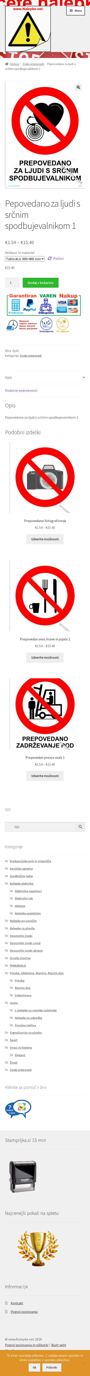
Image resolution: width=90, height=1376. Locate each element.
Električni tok (24, 898)
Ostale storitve (20, 958)
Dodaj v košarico (41, 282)
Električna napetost (28, 891)
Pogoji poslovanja (24, 1311)
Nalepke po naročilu (23, 921)
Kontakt (17, 1303)
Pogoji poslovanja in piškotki (26, 1345)
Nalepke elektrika (21, 884)
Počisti (58, 258)
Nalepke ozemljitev (28, 913)
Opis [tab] (8, 377)
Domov (14, 64)
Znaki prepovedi (33, 64)
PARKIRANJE (18, 966)
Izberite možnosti (45, 539)
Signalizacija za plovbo (26, 1033)
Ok (34, 1367)
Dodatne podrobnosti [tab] (21, 390)
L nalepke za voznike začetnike (36, 1010)
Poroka (19, 981)
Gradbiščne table (21, 876)
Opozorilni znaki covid (25, 943)
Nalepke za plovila (22, 928)
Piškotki (51, 1367)
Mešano (20, 906)
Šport (13, 1040)
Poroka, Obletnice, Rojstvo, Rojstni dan (37, 973)
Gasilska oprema (21, 869)
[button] (78, 87)
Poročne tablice (25, 1025)
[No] (84, 1363)
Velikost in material (20, 252)
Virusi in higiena (21, 1048)
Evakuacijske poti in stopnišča (30, 861)
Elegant (20, 1055)
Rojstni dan (23, 988)
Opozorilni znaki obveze (26, 951)
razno (14, 1003)
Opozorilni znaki (21, 936)
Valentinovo (23, 995)
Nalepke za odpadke (28, 1018)
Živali (13, 1063)
